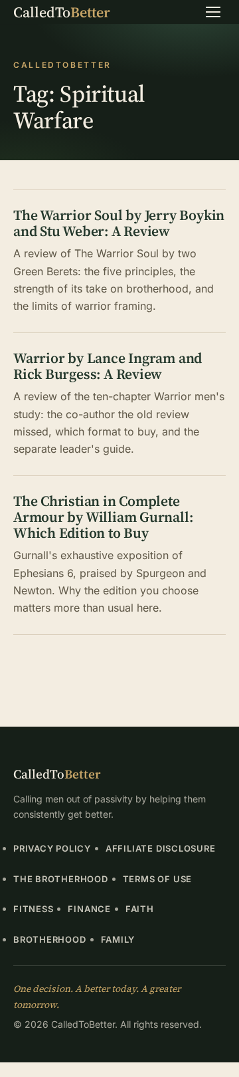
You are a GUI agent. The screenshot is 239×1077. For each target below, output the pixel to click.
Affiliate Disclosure (161, 848)
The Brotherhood (60, 879)
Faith (139, 908)
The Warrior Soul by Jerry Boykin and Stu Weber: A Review (118, 223)
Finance (89, 908)
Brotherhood (49, 939)
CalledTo (61, 12)
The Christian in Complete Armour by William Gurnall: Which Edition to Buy (103, 516)
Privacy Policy (52, 848)
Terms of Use (157, 879)
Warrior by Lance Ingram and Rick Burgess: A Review (107, 366)
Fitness (33, 908)
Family (118, 939)
